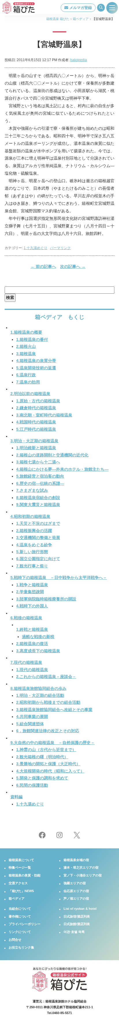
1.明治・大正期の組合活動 (40, 695)
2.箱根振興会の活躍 (34, 531)
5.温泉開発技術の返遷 (36, 368)
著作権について (20, 916)
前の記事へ (43, 266)
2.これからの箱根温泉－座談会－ (46, 677)
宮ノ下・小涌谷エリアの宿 (83, 875)
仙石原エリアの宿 (76, 891)
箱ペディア (17, 898)
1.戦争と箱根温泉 (32, 585)
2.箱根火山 (26, 346)
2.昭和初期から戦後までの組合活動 (48, 702)
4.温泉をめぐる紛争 (34, 545)
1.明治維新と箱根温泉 (36, 448)
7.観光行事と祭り (32, 566)
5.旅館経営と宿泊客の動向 (40, 476)
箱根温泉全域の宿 (76, 860)
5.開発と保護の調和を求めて (42, 778)
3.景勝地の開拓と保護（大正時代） (48, 764)
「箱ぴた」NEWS (21, 891)
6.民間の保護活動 (32, 785)
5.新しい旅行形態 (32, 552)
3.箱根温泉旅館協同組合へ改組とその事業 (54, 710)
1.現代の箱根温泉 (32, 670)
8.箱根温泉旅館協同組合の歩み (38, 688)
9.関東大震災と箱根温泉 (38, 505)
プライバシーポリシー (24, 924)
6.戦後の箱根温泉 (26, 618)
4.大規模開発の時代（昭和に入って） (50, 771)
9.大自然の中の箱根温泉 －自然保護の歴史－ (52, 743)
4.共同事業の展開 (32, 717)
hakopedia (78, 60)
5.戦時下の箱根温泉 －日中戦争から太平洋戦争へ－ (58, 578)
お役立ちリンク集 (21, 947)
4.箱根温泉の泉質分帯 (36, 361)
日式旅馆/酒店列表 (77, 916)
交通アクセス (18, 883)
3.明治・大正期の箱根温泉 (34, 441)
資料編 (16, 797)
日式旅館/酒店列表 (77, 924)
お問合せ (15, 939)
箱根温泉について (21, 860)
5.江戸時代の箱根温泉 (36, 429)
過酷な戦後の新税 (38, 637)
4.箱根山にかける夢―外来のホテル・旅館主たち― (62, 469)
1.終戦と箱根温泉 (32, 629)
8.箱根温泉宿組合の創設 (38, 498)
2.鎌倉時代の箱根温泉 (36, 408)
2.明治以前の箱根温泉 (30, 394)
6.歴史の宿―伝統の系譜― (40, 483)
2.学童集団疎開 (30, 592)
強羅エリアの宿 (75, 883)
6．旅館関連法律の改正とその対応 (47, 731)
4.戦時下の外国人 (32, 606)
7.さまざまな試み (32, 490)
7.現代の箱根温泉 (26, 662)
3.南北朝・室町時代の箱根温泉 (44, 415)
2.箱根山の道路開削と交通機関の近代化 (52, 455)
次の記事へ (72, 266)
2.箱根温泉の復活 (32, 644)
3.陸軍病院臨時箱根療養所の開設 (46, 599)
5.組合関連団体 (30, 724)
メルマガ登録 (80, 8)
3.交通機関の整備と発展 (38, 538)
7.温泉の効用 (28, 382)
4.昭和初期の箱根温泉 (30, 516)
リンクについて (20, 932)
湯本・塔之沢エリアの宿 (81, 867)
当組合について (20, 908)
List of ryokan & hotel (80, 908)
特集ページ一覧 (20, 867)
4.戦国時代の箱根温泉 (36, 422)
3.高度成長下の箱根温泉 (38, 651)
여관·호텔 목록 (74, 932)
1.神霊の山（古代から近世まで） (46, 750)
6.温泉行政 (26, 375)
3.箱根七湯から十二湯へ (38, 462)
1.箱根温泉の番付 (32, 339)
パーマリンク (60, 248)
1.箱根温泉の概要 (26, 332)
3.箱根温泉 (26, 354)
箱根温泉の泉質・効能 (24, 875)
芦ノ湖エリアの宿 (76, 898)
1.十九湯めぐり (35, 248)
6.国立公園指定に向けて (38, 559)
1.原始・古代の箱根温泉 (38, 401)
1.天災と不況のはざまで (38, 523)
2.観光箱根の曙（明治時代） (42, 757)
